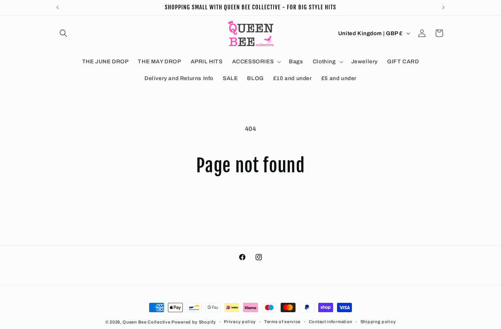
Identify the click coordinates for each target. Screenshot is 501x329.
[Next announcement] (443, 7)
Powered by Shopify (193, 322)
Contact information (330, 321)
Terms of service (282, 321)
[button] (63, 33)
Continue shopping (250, 206)
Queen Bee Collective (147, 322)
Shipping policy (378, 321)
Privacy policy (240, 321)
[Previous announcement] (57, 7)
